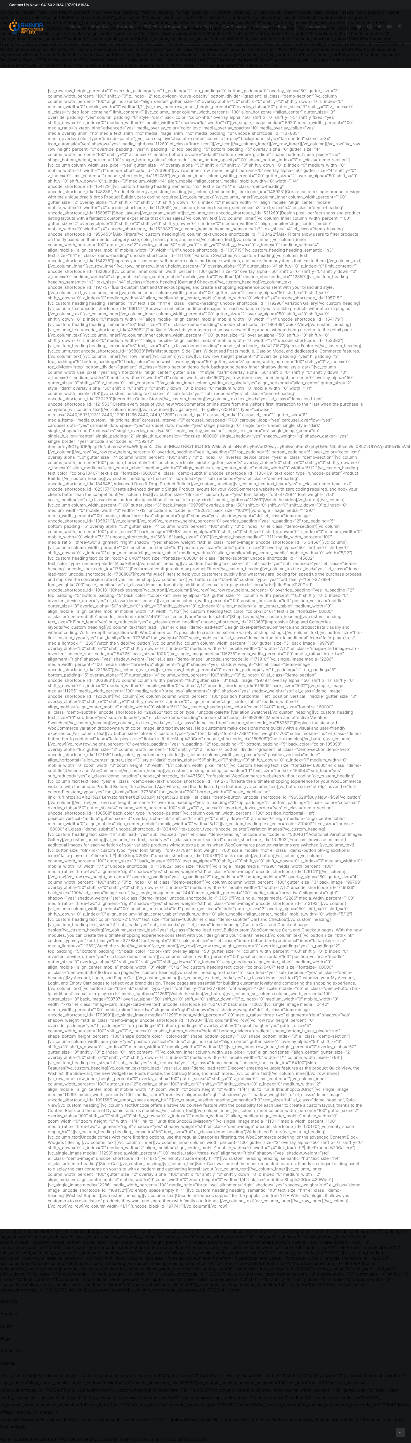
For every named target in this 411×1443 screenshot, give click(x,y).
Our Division (234, 26)
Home (75, 26)
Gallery (262, 26)
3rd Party (205, 26)
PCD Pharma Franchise (165, 26)
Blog (282, 26)
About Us (99, 26)
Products (125, 26)
